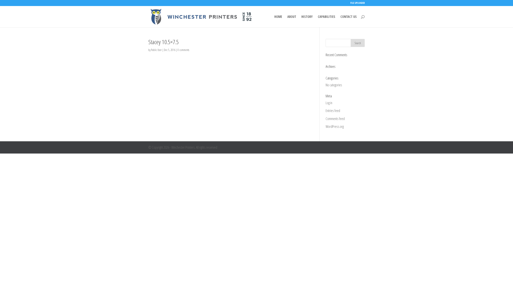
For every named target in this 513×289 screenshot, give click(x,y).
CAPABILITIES (326, 17)
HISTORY (307, 17)
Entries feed (333, 110)
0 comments (183, 50)
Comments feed (335, 118)
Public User (156, 50)
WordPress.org (335, 126)
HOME (278, 17)
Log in (329, 102)
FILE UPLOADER (357, 3)
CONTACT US (348, 17)
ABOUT (291, 17)
